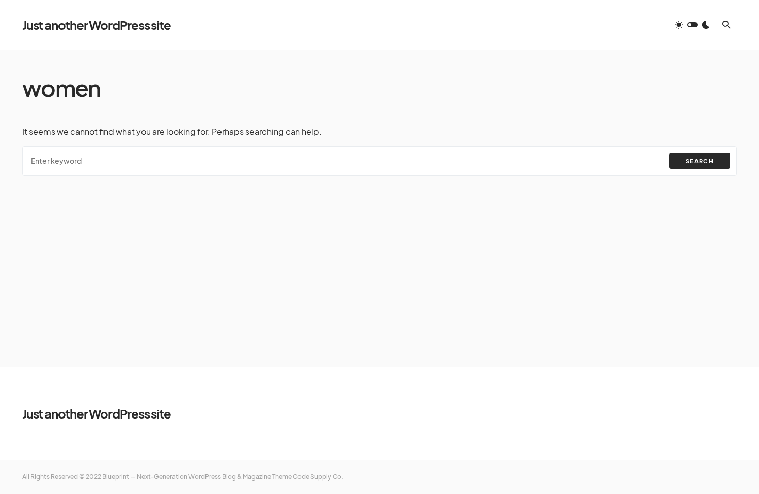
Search (700, 161)
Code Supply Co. (318, 477)
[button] (692, 24)
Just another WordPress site (96, 25)
